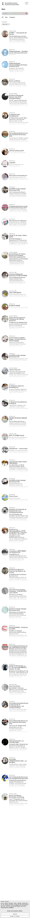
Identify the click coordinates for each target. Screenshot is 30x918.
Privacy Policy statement (7, 907)
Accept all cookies (15, 916)
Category (12, 17)
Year (6, 17)
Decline (15, 914)
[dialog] (15, 909)
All (2, 17)
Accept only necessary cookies (14, 910)
